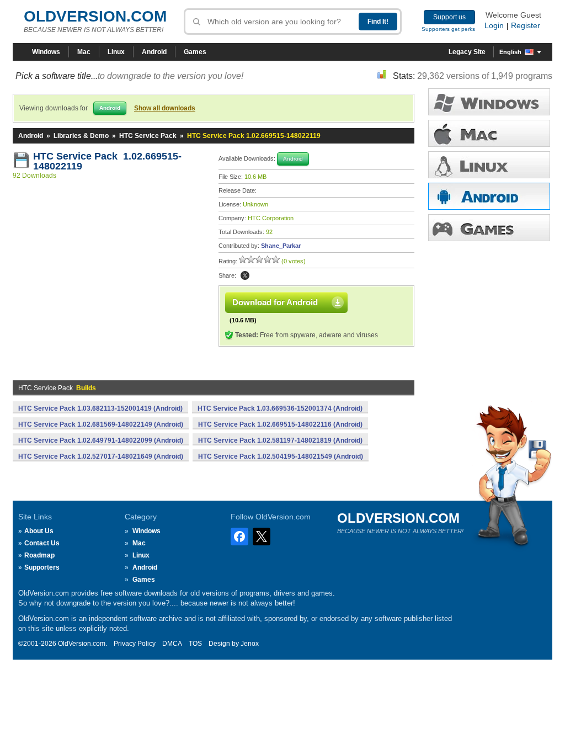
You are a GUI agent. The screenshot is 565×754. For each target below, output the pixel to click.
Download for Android (275, 302)
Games (195, 52)
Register (525, 25)
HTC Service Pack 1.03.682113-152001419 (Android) (100, 408)
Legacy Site (467, 52)
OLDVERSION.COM (95, 16)
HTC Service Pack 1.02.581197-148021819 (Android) (280, 440)
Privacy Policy (135, 643)
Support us (449, 17)
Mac (83, 52)
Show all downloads (164, 108)
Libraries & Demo (81, 136)
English (510, 52)
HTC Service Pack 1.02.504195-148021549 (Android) (280, 456)
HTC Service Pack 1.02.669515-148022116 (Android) (280, 424)
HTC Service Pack (148, 136)
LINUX (489, 164)
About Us (39, 531)
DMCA (172, 643)
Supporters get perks (448, 29)
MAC (489, 133)
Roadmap (39, 555)
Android (154, 52)
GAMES (489, 227)
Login (494, 25)
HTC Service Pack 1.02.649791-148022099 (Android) (100, 440)
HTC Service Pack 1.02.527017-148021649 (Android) (100, 456)
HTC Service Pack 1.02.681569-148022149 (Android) (100, 424)
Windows (46, 52)
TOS (195, 643)
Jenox (250, 643)
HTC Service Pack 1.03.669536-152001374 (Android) (280, 408)
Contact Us (42, 543)
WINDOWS (489, 101)
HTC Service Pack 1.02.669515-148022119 (107, 161)
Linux (116, 52)
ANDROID (489, 196)
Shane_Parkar (281, 245)
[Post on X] (245, 275)
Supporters (42, 567)
